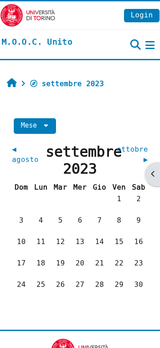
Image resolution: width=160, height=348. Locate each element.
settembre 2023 (73, 84)
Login (142, 15)
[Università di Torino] (28, 15)
